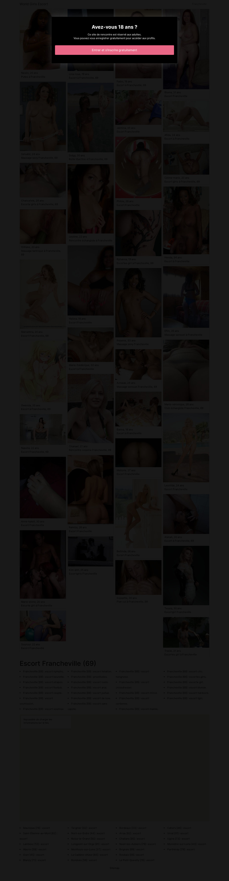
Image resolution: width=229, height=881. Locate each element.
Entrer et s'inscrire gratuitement (114, 50)
